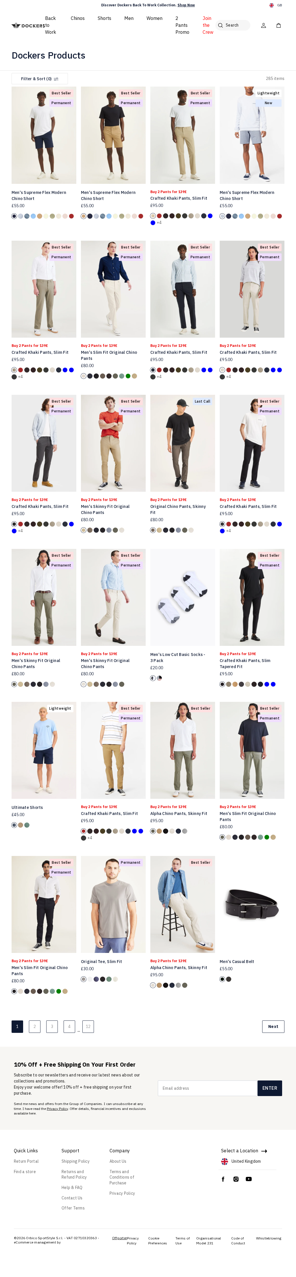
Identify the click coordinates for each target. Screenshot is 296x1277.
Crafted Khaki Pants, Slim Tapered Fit (245, 663)
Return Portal (26, 1161)
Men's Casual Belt (237, 961)
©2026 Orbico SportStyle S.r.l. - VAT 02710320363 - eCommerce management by (56, 1240)
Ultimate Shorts (27, 807)
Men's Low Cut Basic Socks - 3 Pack (178, 657)
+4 (159, 222)
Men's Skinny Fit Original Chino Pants (105, 509)
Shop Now (186, 5)
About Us (118, 1161)
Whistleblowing (269, 1238)
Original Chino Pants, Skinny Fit (178, 509)
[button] (69, 132)
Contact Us (72, 1198)
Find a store (25, 1171)
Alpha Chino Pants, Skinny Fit (178, 813)
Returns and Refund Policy (74, 1174)
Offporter (119, 1238)
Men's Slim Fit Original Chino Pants (109, 355)
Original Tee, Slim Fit (101, 961)
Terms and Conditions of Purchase (122, 1177)
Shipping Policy (76, 1161)
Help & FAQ (72, 1187)
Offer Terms (73, 1208)
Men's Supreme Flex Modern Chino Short (39, 195)
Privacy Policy (57, 1108)
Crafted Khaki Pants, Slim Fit (178, 198)
